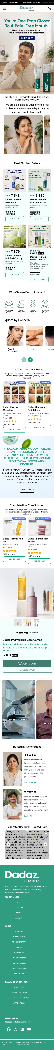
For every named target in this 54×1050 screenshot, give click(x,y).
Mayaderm (19, 931)
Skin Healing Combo (19, 968)
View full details (27, 670)
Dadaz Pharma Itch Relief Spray (37, 408)
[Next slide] (30, 359)
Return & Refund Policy (19, 998)
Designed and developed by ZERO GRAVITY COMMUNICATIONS (31, 1043)
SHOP (19, 902)
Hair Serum (19, 952)
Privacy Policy (19, 987)
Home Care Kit (19, 974)
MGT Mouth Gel (19, 937)
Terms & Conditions (19, 992)
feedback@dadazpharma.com (17, 1022)
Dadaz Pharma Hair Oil (13, 540)
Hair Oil (19, 947)
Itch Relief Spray (19, 942)
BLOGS (18, 913)
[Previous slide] (23, 359)
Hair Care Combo (19, 958)
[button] (4, 8)
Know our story (27, 489)
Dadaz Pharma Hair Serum (38, 540)
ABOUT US (19, 907)
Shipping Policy (19, 1003)
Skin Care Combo (19, 963)
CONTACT (18, 918)
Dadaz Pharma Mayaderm (10, 408)
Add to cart (14, 430)
